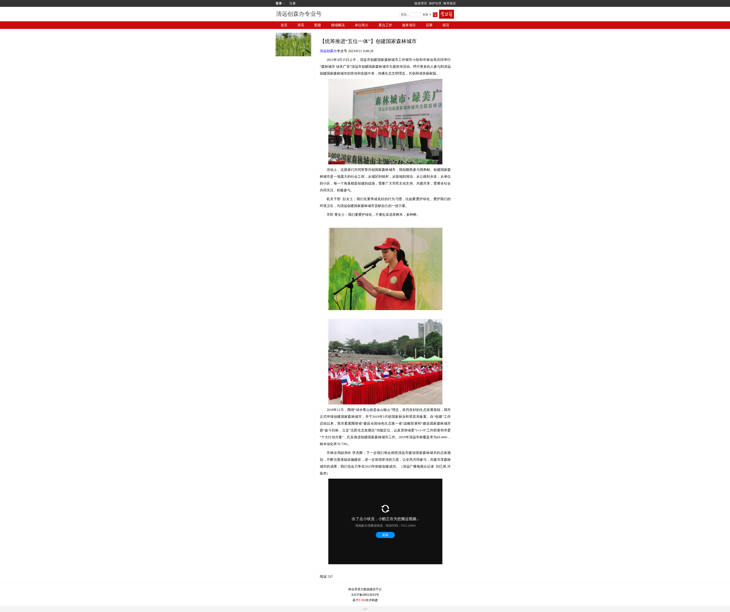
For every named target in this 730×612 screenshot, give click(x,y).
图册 (317, 25)
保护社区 (435, 3)
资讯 (300, 25)
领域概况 (338, 25)
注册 (292, 3)
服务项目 (409, 25)
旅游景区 (420, 3)
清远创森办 (328, 51)
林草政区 (449, 3)
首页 (284, 25)
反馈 (365, 609)
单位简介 (361, 25)
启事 (429, 25)
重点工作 (385, 25)
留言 (446, 25)
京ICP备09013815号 (365, 594)
